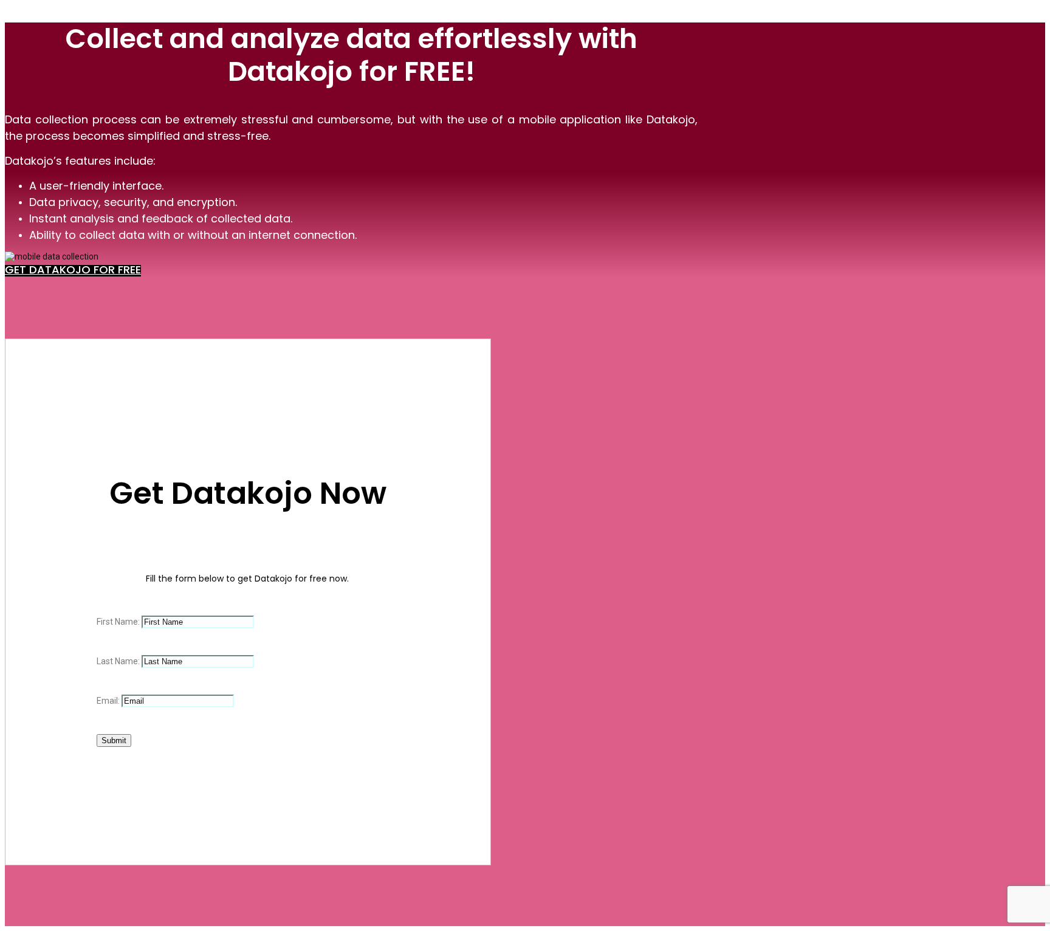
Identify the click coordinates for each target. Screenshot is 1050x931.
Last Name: (119, 661)
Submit (113, 740)
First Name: (119, 622)
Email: (109, 701)
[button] (73, 271)
